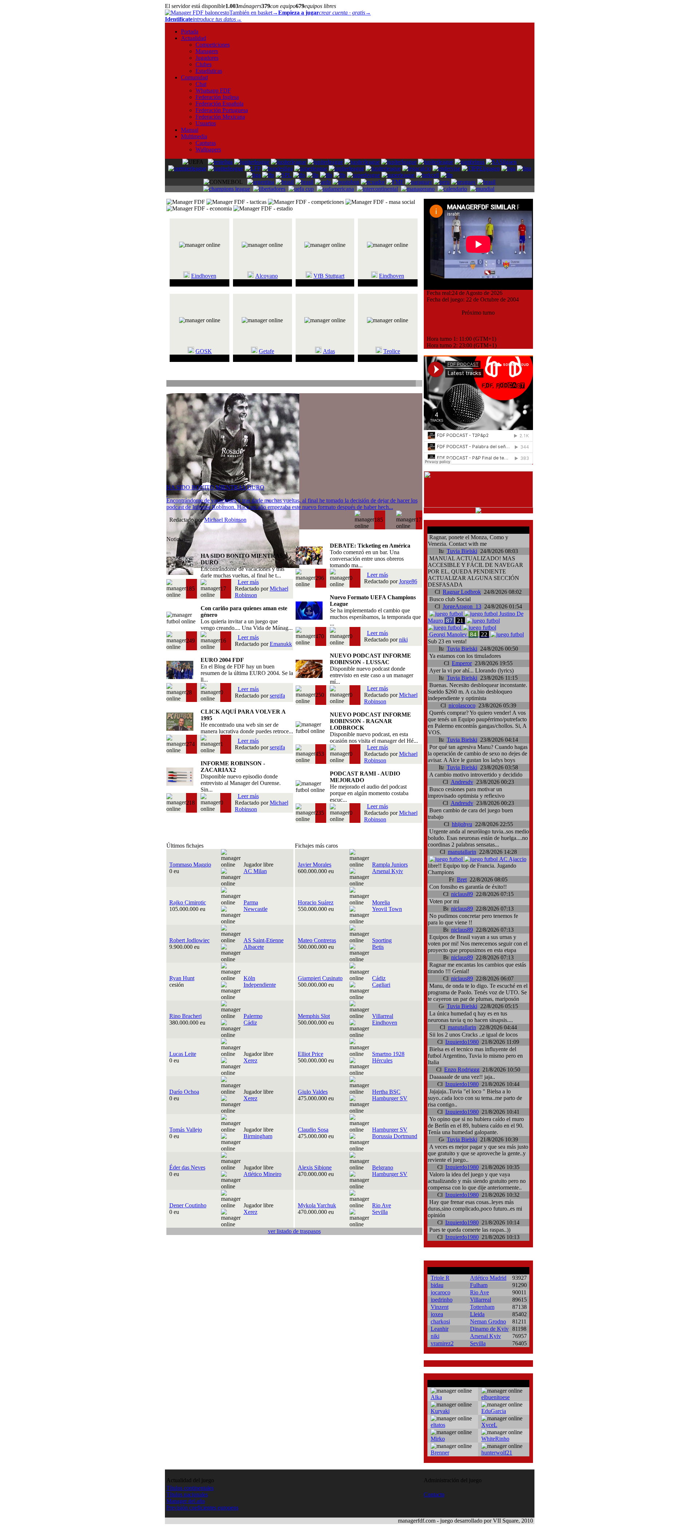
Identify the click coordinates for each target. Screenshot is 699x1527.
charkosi (440, 1321)
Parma (251, 902)
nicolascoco (462, 705)
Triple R (440, 1278)
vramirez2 (442, 1343)
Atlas (329, 351)
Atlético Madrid (488, 1278)
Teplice (391, 351)
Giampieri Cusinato (320, 978)
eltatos (438, 1425)
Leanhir (440, 1329)
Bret (462, 879)
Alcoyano (266, 276)
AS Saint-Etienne (264, 940)
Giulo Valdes (313, 1092)
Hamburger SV (389, 1098)
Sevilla (380, 1212)
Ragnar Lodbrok (462, 592)
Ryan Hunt (181, 978)
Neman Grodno (488, 1321)
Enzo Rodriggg (461, 1069)
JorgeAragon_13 (462, 606)
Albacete (254, 947)
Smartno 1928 (388, 1054)
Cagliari (381, 985)
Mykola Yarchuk (317, 1205)
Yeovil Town (387, 909)
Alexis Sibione (315, 1167)
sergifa (277, 696)
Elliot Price (310, 1054)
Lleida (477, 1314)
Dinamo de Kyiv (489, 1329)
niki (403, 639)
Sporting (382, 940)
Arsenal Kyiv (387, 871)
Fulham (478, 1285)
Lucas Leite (182, 1054)
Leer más (248, 582)
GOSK (204, 351)
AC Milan (255, 871)
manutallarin (462, 852)
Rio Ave (381, 1205)
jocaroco (440, 1292)
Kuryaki (440, 1411)
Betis (378, 947)
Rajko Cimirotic (187, 902)
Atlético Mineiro (262, 1174)
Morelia (381, 902)
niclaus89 (462, 894)
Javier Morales (314, 864)
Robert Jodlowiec (189, 940)
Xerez (250, 1060)
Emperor (462, 663)
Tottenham (482, 1307)
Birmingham (258, 1136)
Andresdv (462, 782)
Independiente (260, 985)
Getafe (266, 351)
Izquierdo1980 (462, 1042)
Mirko (438, 1439)
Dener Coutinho (187, 1205)
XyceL (489, 1425)
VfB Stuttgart (328, 276)
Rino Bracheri (185, 1016)
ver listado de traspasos (294, 1231)
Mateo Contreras (317, 940)
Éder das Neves (187, 1167)
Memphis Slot (314, 1016)
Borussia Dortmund (394, 1136)
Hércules (382, 1060)
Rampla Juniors (390, 864)
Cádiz (379, 978)
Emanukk (281, 644)
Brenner (440, 1452)
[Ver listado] (418, 384)
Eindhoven (203, 276)
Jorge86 (408, 581)
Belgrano (382, 1167)
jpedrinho (442, 1300)
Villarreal (382, 1016)
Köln (249, 978)
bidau (437, 1285)
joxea (437, 1314)
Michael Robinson (225, 520)
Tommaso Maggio (190, 864)
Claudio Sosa (313, 1129)
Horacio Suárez (315, 902)
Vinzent (440, 1307)
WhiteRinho (495, 1439)
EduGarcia (493, 1411)
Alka (436, 1397)
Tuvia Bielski (462, 551)
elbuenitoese (495, 1397)
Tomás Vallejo (185, 1129)
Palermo (253, 1016)
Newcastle (256, 909)
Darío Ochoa (184, 1092)
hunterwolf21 (496, 1452)
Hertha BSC (386, 1092)
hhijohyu (462, 824)
